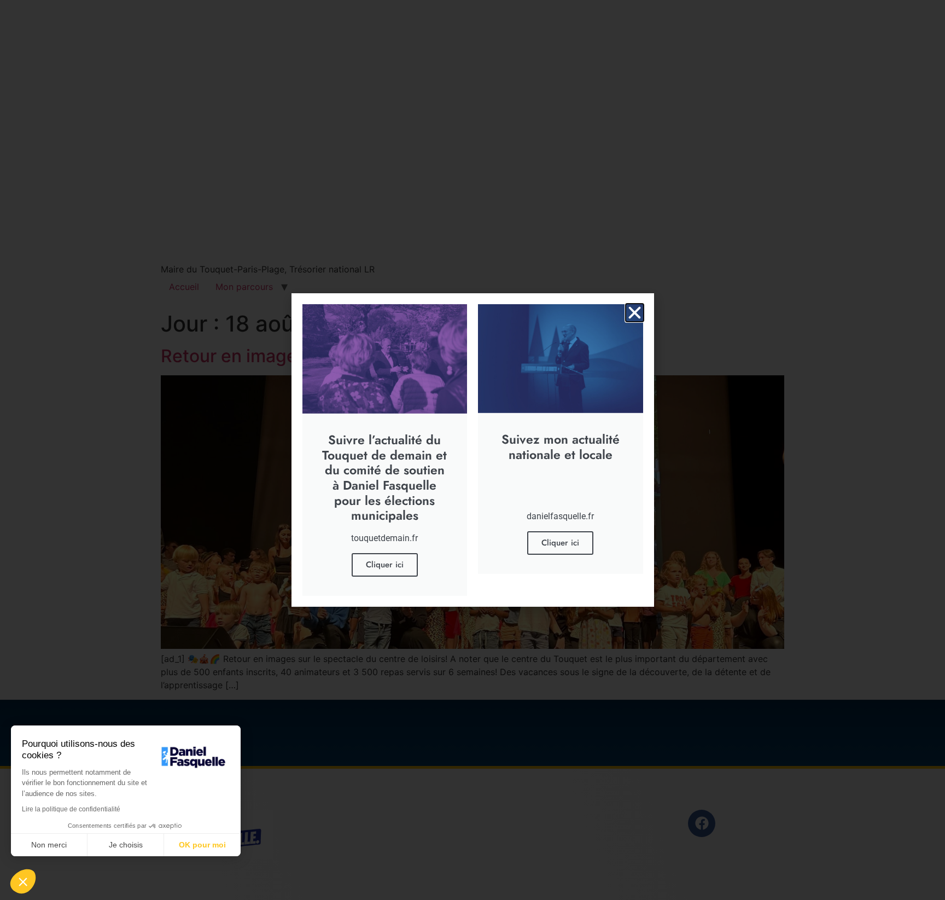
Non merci (49, 844)
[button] (634, 312)
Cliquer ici (385, 565)
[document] (472, 450)
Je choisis (126, 844)
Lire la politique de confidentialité (71, 809)
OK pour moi (202, 844)
